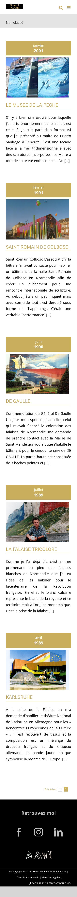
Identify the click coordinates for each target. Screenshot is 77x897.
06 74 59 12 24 (39, 883)
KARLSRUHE (19, 697)
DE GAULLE (18, 401)
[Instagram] (38, 832)
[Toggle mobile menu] (69, 8)
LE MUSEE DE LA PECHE (32, 105)
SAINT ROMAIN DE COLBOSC (37, 247)
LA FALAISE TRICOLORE (31, 549)
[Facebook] (18, 832)
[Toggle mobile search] (61, 8)
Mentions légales (51, 877)
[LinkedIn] (58, 832)
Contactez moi (61, 883)
